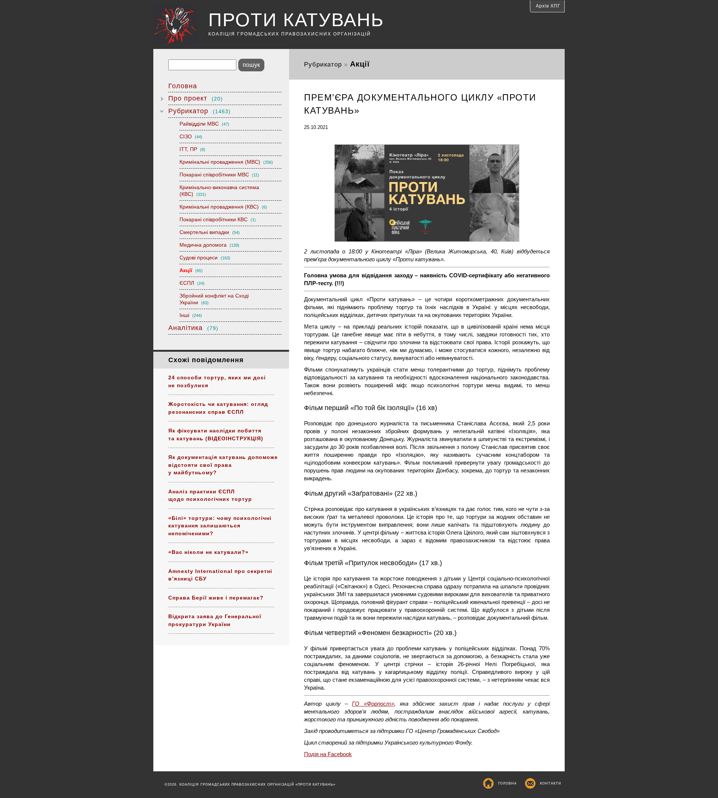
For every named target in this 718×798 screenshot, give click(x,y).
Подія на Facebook (328, 754)
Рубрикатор (199, 111)
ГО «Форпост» (373, 703)
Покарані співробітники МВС (219, 175)
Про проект (195, 98)
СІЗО (191, 136)
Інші (191, 315)
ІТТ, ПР (192, 149)
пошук (251, 65)
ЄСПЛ (192, 283)
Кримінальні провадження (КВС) (223, 207)
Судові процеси (205, 258)
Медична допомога (209, 245)
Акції (191, 270)
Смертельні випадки (210, 232)
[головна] (180, 25)
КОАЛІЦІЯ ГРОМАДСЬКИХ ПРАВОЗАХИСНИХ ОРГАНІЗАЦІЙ (289, 34)
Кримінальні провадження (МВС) (226, 162)
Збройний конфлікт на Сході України (214, 299)
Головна (182, 86)
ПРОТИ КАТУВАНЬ (296, 19)
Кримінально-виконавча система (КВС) (219, 190)
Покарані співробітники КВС (218, 219)
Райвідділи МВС (204, 124)
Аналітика (193, 328)
